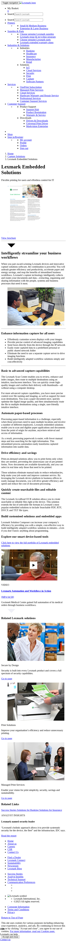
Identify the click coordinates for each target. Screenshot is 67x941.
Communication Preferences (21, 882)
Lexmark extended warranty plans (36, 42)
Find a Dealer (14, 857)
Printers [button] (11, 23)
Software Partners (35, 81)
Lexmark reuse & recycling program (38, 37)
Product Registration (36, 112)
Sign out (24, 148)
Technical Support (16, 879)
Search (10, 14)
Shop (10, 134)
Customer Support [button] (16, 104)
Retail (29, 62)
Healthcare (31, 53)
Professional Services (30, 98)
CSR (9, 849)
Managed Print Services (31, 90)
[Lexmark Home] (27, 2)
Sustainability (14, 863)
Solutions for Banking (28, 810)
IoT (28, 67)
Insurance (31, 56)
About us (12, 843)
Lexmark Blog (14, 868)
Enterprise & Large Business (34, 28)
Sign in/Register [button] (15, 137)
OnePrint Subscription (31, 87)
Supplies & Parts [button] (15, 31)
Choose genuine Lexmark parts (35, 39)
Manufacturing (33, 59)
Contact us (5, 939)
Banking (30, 51)
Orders (23, 145)
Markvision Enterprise (37, 126)
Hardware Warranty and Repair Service (39, 95)
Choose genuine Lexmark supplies (37, 34)
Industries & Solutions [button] (18, 45)
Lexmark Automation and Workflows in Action (26, 591)
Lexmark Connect (16, 860)
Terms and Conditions (18, 909)
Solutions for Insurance (50, 810)
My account (26, 140)
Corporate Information (18, 906)
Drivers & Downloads (37, 120)
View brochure (8, 238)
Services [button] (11, 84)
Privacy (11, 912)
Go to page (6, 678)
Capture (30, 78)
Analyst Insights (15, 876)
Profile (23, 142)
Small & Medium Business (33, 25)
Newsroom (12, 865)
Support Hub (32, 109)
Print (28, 76)
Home (10, 153)
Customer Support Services (33, 101)
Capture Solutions (16, 156)
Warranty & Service (36, 115)
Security (30, 73)
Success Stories (9, 810)
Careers (11, 846)
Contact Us (13, 852)
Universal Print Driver (37, 123)
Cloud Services (33, 70)
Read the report (8, 835)
